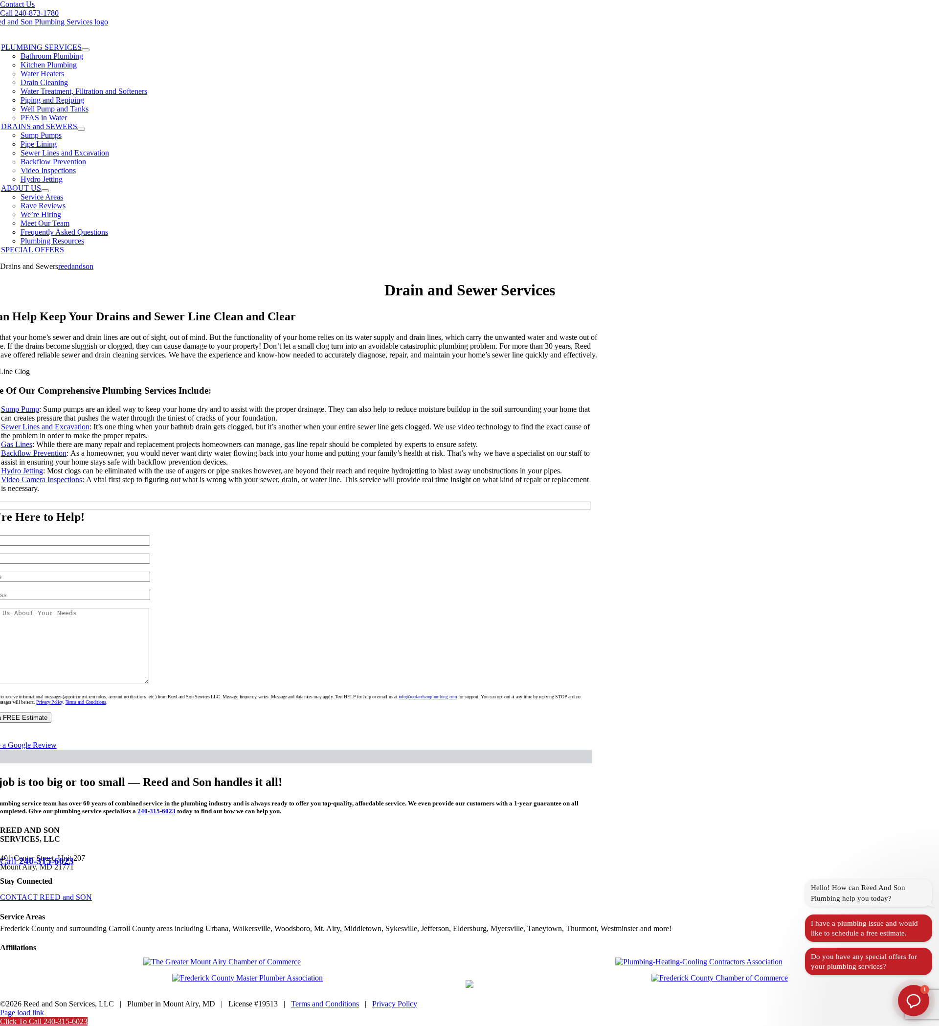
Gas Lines (16, 444)
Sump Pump (20, 409)
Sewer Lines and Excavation (45, 427)
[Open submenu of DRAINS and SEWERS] (81, 129)
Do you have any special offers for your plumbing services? (864, 961)
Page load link (22, 1012)
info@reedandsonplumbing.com (428, 696)
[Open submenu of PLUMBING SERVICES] (85, 49)
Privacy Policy (49, 702)
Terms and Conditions (86, 702)
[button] (913, 1000)
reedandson (75, 266)
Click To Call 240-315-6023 (44, 1021)
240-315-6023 (156, 811)
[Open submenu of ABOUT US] (45, 190)
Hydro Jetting (22, 471)
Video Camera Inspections (41, 479)
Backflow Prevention (34, 453)
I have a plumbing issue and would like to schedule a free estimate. (864, 928)
